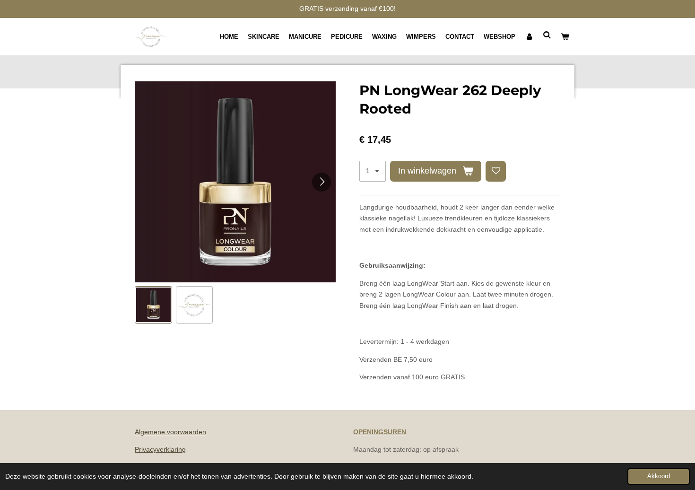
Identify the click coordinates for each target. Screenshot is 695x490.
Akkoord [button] (658, 476)
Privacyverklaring (160, 449)
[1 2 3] (372, 171)
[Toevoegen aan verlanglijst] (496, 171)
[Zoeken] (547, 35)
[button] (153, 305)
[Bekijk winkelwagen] (565, 37)
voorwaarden (185, 432)
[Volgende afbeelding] (321, 182)
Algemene (150, 432)
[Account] (529, 37)
